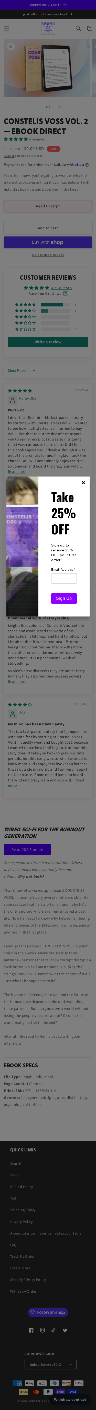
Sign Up (64, 598)
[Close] (83, 483)
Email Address (63, 569)
